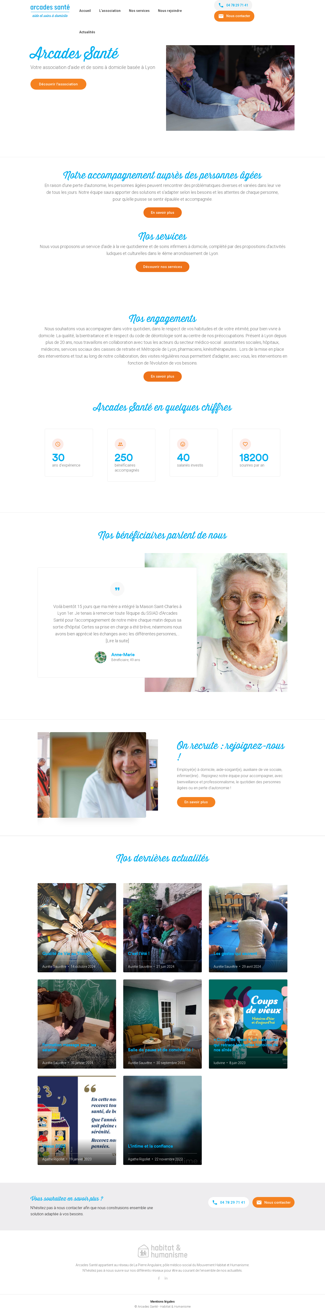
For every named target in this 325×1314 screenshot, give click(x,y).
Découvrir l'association (58, 84)
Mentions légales (162, 1301)
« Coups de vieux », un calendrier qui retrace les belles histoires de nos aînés (246, 1044)
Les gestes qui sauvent (235, 953)
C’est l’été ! (139, 953)
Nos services (139, 11)
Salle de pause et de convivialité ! (160, 1049)
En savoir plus (162, 212)
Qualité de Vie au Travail (66, 953)
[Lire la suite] (117, 640)
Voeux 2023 (54, 1146)
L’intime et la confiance (150, 1146)
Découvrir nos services (162, 267)
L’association (110, 11)
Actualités (87, 32)
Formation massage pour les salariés (69, 1047)
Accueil (85, 11)
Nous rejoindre (170, 11)
